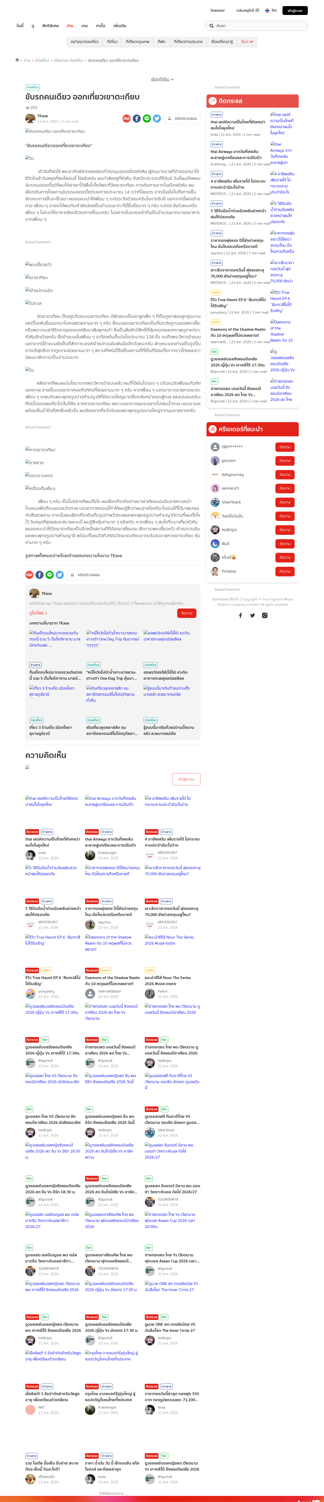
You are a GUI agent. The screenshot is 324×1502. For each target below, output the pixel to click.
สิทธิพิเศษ (50, 26)
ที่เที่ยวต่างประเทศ (188, 42)
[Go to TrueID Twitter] (253, 615)
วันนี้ (20, 26)
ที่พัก (162, 42)
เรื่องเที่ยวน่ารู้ (222, 42)
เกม (85, 26)
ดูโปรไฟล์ (36, 613)
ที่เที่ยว (112, 42)
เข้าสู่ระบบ (295, 10)
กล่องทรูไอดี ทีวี (247, 10)
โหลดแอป (218, 10)
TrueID (31, 10)
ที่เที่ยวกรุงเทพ (137, 42)
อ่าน (70, 26)
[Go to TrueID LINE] (265, 615)
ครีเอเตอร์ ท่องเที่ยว (68, 60)
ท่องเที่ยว (42, 60)
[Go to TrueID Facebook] (240, 615)
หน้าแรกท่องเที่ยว (85, 42)
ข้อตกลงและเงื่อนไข (225, 599)
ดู (33, 26)
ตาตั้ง (100, 26)
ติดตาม (186, 613)
